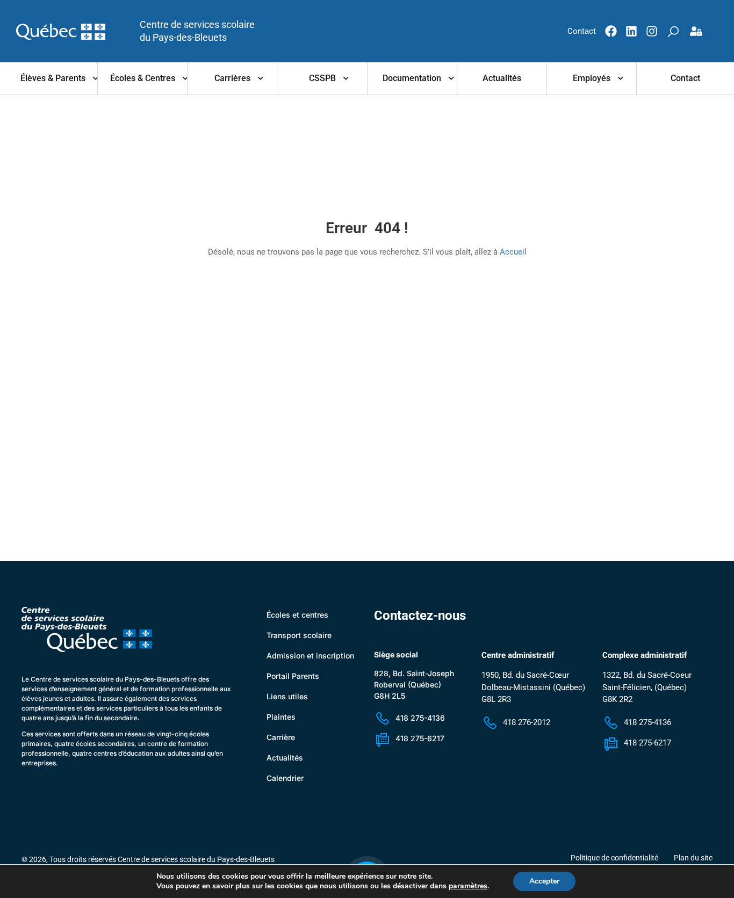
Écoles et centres (297, 614)
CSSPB (322, 78)
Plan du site (693, 857)
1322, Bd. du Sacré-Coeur (647, 675)
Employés (591, 78)
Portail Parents (293, 675)
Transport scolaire (299, 635)
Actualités (502, 78)
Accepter (544, 881)
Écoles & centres (142, 78)
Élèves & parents (52, 78)
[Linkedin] (631, 31)
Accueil (513, 252)
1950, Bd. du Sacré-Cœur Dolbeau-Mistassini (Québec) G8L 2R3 (533, 687)
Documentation (412, 78)
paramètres (468, 886)
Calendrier (285, 778)
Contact (685, 78)
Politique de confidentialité (614, 857)
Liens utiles (287, 696)
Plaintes (281, 716)
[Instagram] (652, 31)
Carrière (281, 737)
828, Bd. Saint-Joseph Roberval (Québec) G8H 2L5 (414, 684)
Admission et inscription (310, 655)
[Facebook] (611, 31)
